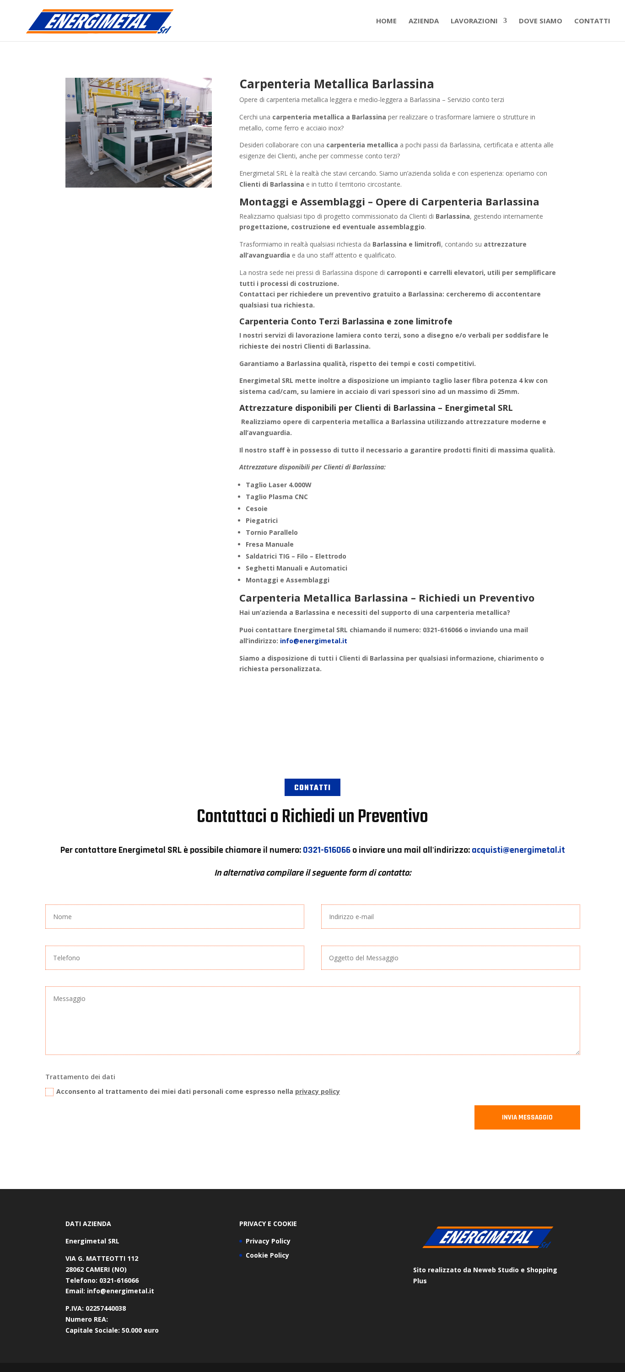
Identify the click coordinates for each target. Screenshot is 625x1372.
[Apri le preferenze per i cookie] (20, 1360)
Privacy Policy (268, 1241)
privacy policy (317, 1091)
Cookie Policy (267, 1255)
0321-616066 (326, 850)
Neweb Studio (496, 1269)
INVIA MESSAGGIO (527, 1117)
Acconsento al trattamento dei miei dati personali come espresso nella (198, 1091)
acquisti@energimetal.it (518, 850)
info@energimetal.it (313, 640)
